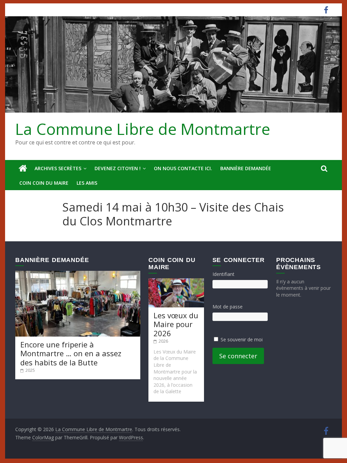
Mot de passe (227, 306)
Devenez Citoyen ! (118, 168)
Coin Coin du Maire (43, 183)
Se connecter (238, 356)
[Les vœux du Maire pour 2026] (176, 281)
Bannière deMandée (245, 168)
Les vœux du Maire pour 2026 (176, 324)
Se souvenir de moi (242, 339)
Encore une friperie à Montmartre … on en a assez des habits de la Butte (70, 353)
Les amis (87, 183)
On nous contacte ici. (183, 168)
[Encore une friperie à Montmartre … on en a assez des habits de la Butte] (77, 274)
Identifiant (223, 274)
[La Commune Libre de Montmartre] (22, 168)
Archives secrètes (58, 168)
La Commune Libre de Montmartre (142, 128)
